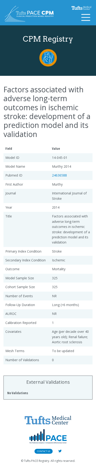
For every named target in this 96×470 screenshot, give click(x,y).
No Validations (17, 393)
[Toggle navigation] (85, 17)
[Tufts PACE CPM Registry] (29, 14)
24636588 (59, 175)
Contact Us (43, 451)
